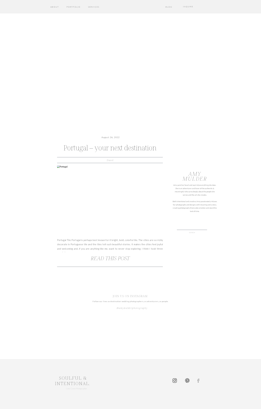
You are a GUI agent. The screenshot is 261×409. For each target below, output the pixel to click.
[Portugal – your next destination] (110, 200)
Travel (110, 160)
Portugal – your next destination (109, 147)
